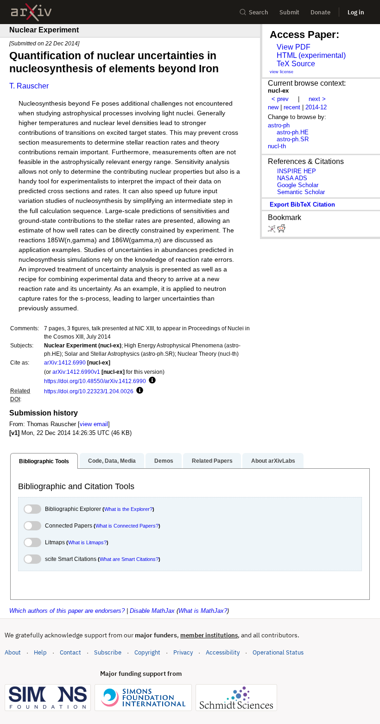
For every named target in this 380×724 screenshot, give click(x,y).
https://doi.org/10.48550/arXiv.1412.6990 (95, 381)
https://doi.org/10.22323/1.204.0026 (88, 391)
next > (317, 98)
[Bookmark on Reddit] (281, 230)
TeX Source (296, 64)
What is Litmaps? (87, 542)
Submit (289, 12)
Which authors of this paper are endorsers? (67, 610)
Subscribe (107, 652)
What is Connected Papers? (126, 526)
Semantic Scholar (301, 192)
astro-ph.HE (293, 132)
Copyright (147, 652)
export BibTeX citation (302, 204)
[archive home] (31, 12)
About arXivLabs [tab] (273, 461)
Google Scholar (297, 185)
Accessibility (223, 652)
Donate (320, 12)
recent (292, 107)
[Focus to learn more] (151, 381)
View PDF (293, 47)
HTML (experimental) (311, 55)
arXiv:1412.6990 (65, 362)
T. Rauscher (29, 86)
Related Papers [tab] (212, 461)
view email (94, 424)
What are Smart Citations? (129, 559)
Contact (70, 652)
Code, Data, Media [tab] (112, 461)
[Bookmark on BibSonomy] (272, 230)
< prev (280, 98)
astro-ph (279, 125)
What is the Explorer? (128, 509)
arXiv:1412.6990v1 (76, 372)
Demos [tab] (163, 461)
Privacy (183, 652)
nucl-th (277, 146)
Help (40, 652)
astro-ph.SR (293, 139)
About (13, 652)
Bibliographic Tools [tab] (44, 461)
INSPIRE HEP (296, 171)
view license (281, 71)
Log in (356, 12)
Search (258, 12)
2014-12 (316, 107)
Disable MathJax (152, 610)
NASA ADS (292, 178)
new (273, 107)
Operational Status (278, 652)
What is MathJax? (202, 610)
